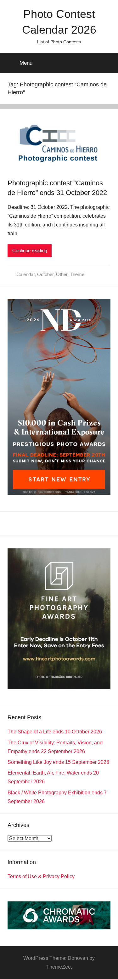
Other (61, 274)
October (45, 274)
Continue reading (29, 250)
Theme (77, 274)
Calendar (25, 274)
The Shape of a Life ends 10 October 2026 (55, 731)
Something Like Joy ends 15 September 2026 (58, 762)
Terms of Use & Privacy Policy (41, 876)
